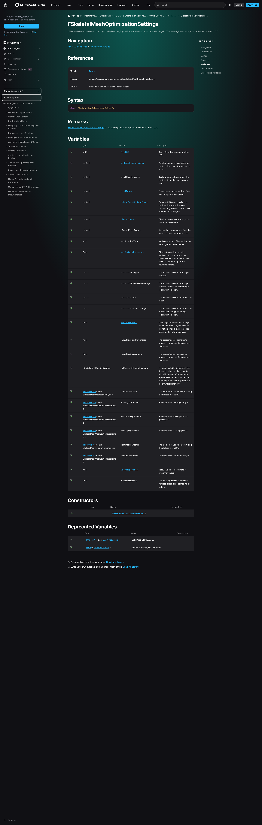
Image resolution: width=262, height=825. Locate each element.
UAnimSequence (110, 540)
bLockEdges (126, 191)
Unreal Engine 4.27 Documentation (19, 103)
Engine (92, 71)
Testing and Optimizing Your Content (21, 164)
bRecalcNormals (128, 219)
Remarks (205, 60)
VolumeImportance (129, 470)
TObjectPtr (91, 540)
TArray (89, 547)
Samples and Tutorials (18, 174)
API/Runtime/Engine (100, 46)
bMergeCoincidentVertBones (134, 202)
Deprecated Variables (211, 73)
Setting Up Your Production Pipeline (21, 156)
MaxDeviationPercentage (132, 252)
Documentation (90, 16)
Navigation (206, 47)
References (206, 51)
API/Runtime (80, 46)
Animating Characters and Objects (24, 142)
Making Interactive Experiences (22, 137)
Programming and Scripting (20, 133)
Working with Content (18, 117)
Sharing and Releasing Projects (22, 170)
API (69, 46)
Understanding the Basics (20, 112)
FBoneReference (101, 547)
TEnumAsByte (89, 391)
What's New (13, 108)
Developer (77, 16)
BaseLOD (125, 152)
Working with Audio (17, 146)
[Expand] (6, 108)
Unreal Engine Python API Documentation (19, 193)
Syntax (204, 56)
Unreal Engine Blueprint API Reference (20, 180)
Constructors (207, 68)
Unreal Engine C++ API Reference (23, 187)
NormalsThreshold (129, 322)
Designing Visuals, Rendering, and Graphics (23, 127)
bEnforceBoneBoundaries (132, 163)
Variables (205, 64)
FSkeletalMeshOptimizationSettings (86, 127)
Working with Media (17, 151)
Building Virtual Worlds (18, 121)
